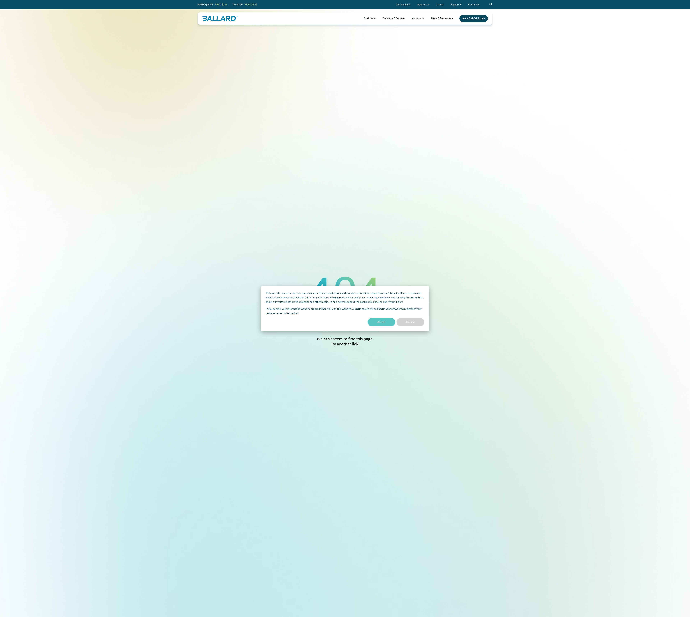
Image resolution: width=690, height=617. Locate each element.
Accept (381, 321)
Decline (410, 321)
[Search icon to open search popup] (490, 4)
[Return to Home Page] (220, 18)
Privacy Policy (394, 301)
